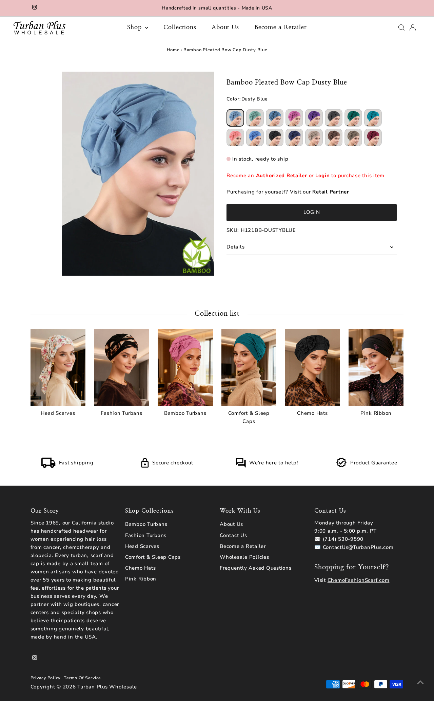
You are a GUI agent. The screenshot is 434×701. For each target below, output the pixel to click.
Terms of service (82, 678)
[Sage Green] (255, 118)
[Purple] (314, 118)
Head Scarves (142, 546)
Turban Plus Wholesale (107, 686)
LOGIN (311, 212)
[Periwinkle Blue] (255, 137)
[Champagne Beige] (314, 137)
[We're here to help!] (241, 466)
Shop (135, 27)
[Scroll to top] (420, 682)
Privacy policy (46, 678)
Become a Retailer (280, 27)
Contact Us (233, 535)
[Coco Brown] (353, 137)
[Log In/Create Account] (413, 27)
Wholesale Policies (244, 557)
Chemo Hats (140, 568)
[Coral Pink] (235, 137)
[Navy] (294, 137)
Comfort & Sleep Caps (153, 557)
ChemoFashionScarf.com (359, 580)
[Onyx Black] (274, 137)
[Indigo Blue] (274, 118)
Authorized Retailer (281, 175)
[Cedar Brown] (333, 137)
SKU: (232, 230)
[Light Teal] (373, 118)
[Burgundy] (373, 137)
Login (322, 175)
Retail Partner (330, 191)
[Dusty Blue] (235, 118)
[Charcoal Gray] (333, 118)
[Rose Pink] (294, 118)
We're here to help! (273, 462)
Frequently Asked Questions (256, 568)
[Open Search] (401, 27)
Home (173, 50)
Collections (179, 27)
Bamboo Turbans (146, 524)
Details (235, 246)
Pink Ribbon (140, 578)
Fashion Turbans (145, 535)
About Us (225, 27)
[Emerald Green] (353, 118)
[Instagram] (35, 8)
